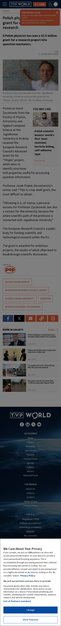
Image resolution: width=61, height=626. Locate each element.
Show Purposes (30, 619)
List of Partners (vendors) (17, 601)
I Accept (30, 610)
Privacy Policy (27, 575)
